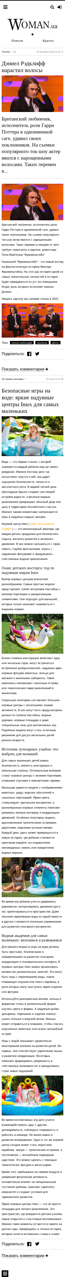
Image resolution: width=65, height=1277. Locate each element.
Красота (48, 40)
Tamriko (6, 51)
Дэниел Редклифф (22, 342)
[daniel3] (32, 202)
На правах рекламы (13, 379)
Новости (17, 40)
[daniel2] (32, 320)
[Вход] (60, 7)
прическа (42, 342)
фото (55, 342)
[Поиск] (52, 7)
